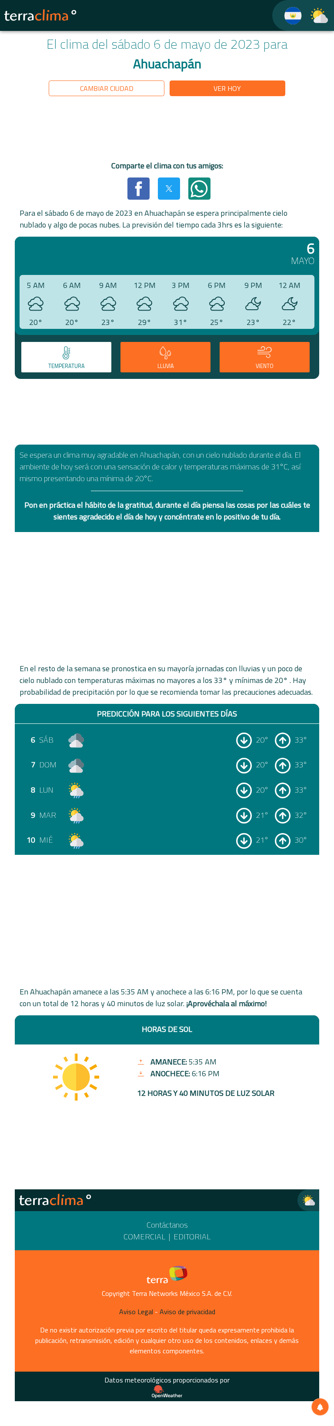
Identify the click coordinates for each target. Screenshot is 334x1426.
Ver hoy (227, 88)
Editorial (192, 1236)
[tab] (66, 357)
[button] (138, 188)
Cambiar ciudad (107, 88)
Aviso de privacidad (187, 1311)
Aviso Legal (136, 1311)
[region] (167, 130)
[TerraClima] (287, 15)
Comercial (144, 1236)
